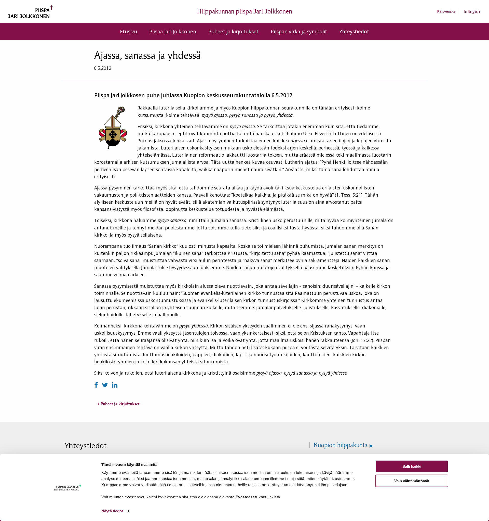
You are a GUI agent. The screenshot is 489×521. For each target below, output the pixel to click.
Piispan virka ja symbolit (299, 31)
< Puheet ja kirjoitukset (118, 403)
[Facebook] (97, 384)
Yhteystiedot (354, 31)
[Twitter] (106, 384)
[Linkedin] (114, 384)
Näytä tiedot (112, 511)
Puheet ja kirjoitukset (233, 31)
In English (472, 11)
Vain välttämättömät (411, 480)
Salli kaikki (411, 466)
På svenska (446, 11)
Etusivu (128, 31)
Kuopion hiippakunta (341, 445)
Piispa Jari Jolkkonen (172, 31)
